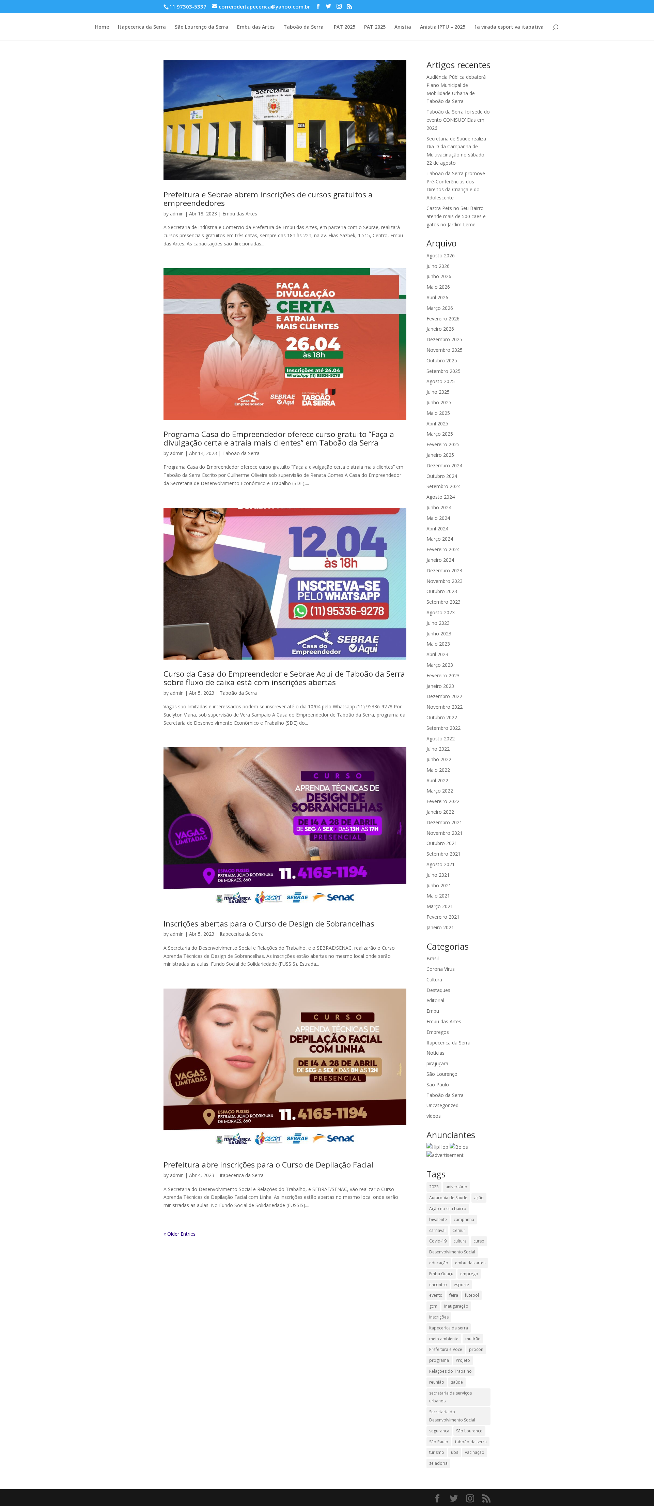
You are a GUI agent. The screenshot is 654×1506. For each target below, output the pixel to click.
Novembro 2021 (444, 833)
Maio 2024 (438, 518)
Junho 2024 (438, 507)
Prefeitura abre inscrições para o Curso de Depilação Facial (268, 1164)
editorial (435, 1000)
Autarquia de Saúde (448, 1198)
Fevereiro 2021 (443, 917)
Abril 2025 (437, 423)
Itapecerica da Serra (142, 27)
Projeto (463, 1360)
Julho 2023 (438, 623)
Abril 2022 (437, 780)
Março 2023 (439, 665)
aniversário (456, 1187)
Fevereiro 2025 (443, 444)
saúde (457, 1382)
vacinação (474, 1452)
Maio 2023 (438, 644)
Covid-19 (438, 1241)
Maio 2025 (438, 413)
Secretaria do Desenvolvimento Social (452, 1416)
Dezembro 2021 (444, 822)
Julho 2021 (438, 875)
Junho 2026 (438, 276)
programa (439, 1360)
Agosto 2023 (440, 612)
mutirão (473, 1339)
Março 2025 (439, 434)
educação (438, 1263)
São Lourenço (441, 1074)
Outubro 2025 (441, 360)
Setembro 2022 (443, 728)
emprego (469, 1274)
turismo (436, 1452)
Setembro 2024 (443, 486)
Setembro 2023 (443, 602)
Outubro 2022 (441, 717)
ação (479, 1198)
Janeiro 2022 (440, 812)
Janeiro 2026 (440, 329)
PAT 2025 (343, 27)
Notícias (435, 1053)
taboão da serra (471, 1442)
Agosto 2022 (440, 738)
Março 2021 (439, 906)
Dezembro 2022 (444, 696)
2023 (434, 1187)
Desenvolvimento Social (452, 1252)
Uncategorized (442, 1105)
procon (476, 1349)
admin (177, 213)
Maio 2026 (438, 287)
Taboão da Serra (303, 27)
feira (453, 1295)
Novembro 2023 (444, 581)
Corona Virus (440, 969)
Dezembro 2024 (444, 465)
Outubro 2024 (441, 476)
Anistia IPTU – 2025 (442, 27)
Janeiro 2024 (440, 560)
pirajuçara (437, 1063)
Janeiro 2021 (440, 927)
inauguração (456, 1306)
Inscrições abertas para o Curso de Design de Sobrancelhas (269, 923)
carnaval (437, 1230)
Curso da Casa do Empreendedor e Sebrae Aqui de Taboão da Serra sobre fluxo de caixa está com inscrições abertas (284, 678)
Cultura (434, 979)
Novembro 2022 (444, 707)
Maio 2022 (438, 770)
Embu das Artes (256, 27)
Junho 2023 (438, 633)
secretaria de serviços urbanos (450, 1397)
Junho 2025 (438, 402)
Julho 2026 (438, 266)
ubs (454, 1452)
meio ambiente (443, 1339)
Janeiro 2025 (440, 455)
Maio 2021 (438, 895)
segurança (439, 1431)
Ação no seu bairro (447, 1208)
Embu (432, 1011)
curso (478, 1241)
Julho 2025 (438, 392)
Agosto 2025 (440, 381)
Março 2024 (439, 539)
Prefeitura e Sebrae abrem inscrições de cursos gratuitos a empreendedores (268, 198)
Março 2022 (439, 790)
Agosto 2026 (440, 255)
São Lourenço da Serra (201, 27)
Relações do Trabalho (450, 1371)
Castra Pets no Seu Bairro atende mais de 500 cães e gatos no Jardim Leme (456, 216)
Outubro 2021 (441, 843)
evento (435, 1295)
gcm (433, 1306)
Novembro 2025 (444, 350)
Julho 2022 (438, 749)
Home (102, 27)
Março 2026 (439, 308)
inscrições (439, 1317)
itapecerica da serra (448, 1328)
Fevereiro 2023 (443, 675)
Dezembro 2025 (444, 339)
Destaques (438, 990)
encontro (438, 1284)
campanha (464, 1219)
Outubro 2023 (441, 591)
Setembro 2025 (443, 371)
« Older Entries (180, 1234)
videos (433, 1116)
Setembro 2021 (443, 853)
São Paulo (437, 1084)
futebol (472, 1295)
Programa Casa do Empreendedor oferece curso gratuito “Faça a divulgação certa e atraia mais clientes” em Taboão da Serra (279, 438)
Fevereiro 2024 (443, 549)
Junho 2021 (438, 885)
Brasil (432, 958)
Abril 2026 (437, 297)
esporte (461, 1284)
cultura (460, 1241)
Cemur (458, 1230)
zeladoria (438, 1463)
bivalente (438, 1219)
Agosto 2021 (440, 864)
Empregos (437, 1032)
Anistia (402, 27)
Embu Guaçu (441, 1274)
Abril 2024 (437, 528)
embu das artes (470, 1263)
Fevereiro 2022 (443, 801)
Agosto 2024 (440, 497)
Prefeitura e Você (445, 1349)
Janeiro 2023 (440, 686)
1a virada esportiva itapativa (509, 27)
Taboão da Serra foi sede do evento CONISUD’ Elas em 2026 (458, 119)
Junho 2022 (438, 759)
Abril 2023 (437, 654)
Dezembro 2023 (444, 570)
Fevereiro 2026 (443, 318)
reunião (436, 1382)
